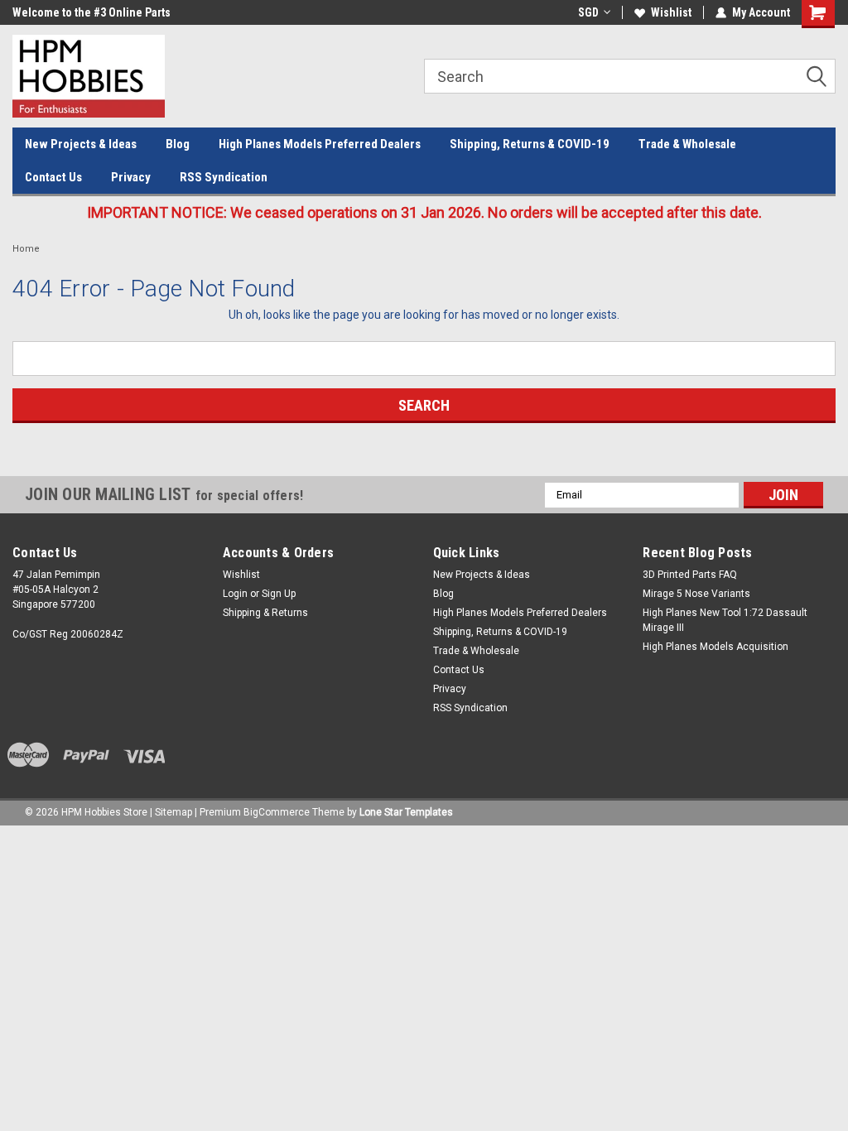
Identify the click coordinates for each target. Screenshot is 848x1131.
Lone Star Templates (406, 812)
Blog (178, 144)
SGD (588, 12)
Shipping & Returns (265, 612)
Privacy (131, 177)
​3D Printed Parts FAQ (690, 574)
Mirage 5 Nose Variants (696, 593)
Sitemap (173, 812)
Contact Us (53, 177)
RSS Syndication (223, 177)
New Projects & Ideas (81, 144)
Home (26, 248)
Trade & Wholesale (687, 144)
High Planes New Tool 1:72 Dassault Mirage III (725, 620)
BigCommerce (276, 812)
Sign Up (279, 593)
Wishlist (671, 12)
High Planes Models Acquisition (715, 646)
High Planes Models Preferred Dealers (320, 144)
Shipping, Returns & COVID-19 (530, 144)
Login (235, 593)
